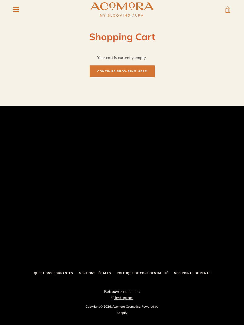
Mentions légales (95, 273)
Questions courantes (53, 273)
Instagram (123, 297)
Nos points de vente (192, 273)
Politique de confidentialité (142, 273)
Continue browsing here (122, 71)
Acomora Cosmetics (126, 306)
